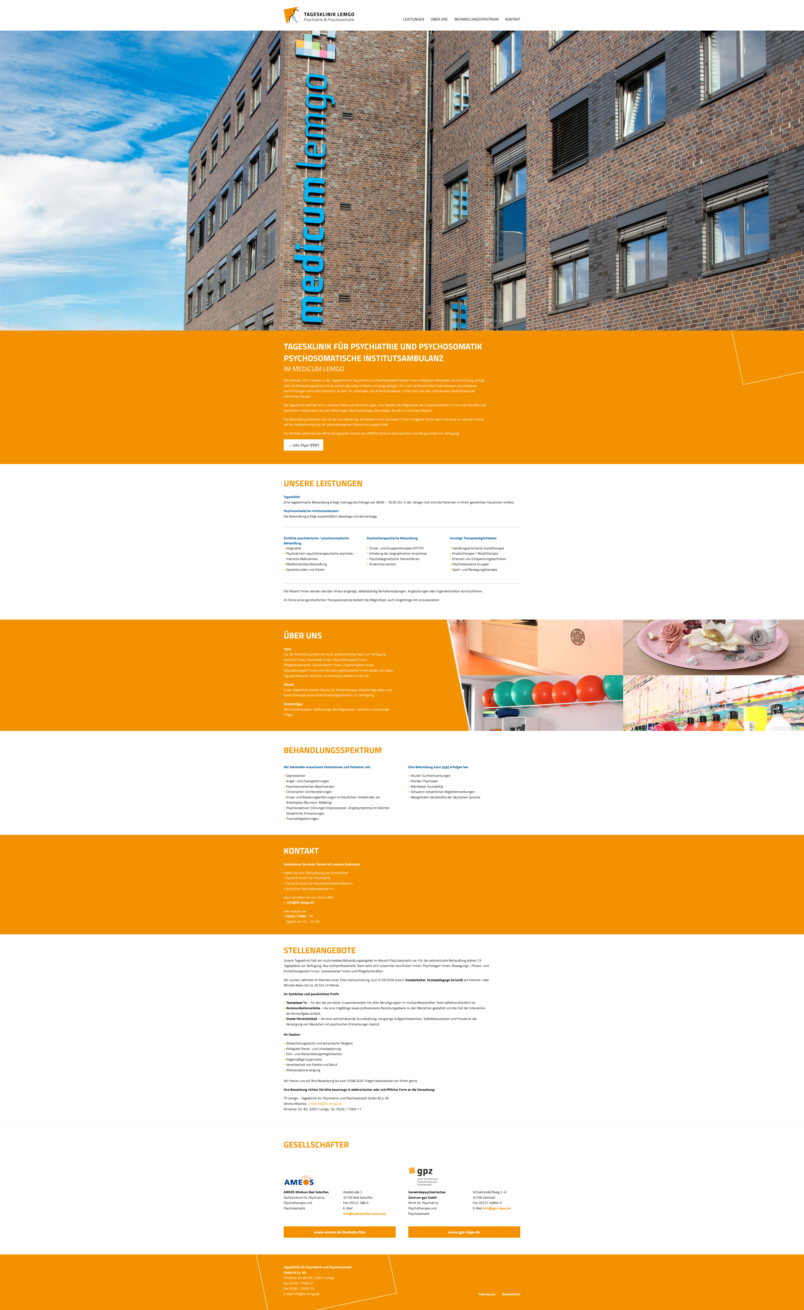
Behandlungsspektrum (477, 18)
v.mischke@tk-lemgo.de (325, 1103)
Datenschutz (511, 1294)
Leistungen (413, 18)
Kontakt (512, 18)
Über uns (439, 18)
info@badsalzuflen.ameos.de (364, 1213)
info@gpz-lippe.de (496, 1208)
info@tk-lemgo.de (300, 902)
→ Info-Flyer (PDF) (303, 445)
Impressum (487, 1294)
